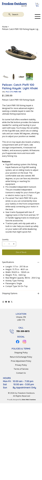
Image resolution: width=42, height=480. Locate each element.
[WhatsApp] (3, 302)
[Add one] (13, 244)
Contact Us (21, 373)
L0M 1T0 (21, 320)
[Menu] (37, 16)
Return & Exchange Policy (21, 357)
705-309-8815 (23, 331)
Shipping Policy (21, 352)
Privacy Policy (21, 365)
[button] (37, 5)
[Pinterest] (9, 302)
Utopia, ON (21, 317)
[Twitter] (11, 302)
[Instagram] (24, 341)
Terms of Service (21, 369)
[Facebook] (6, 302)
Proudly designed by (21, 399)
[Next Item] (36, 53)
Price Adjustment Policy (21, 361)
